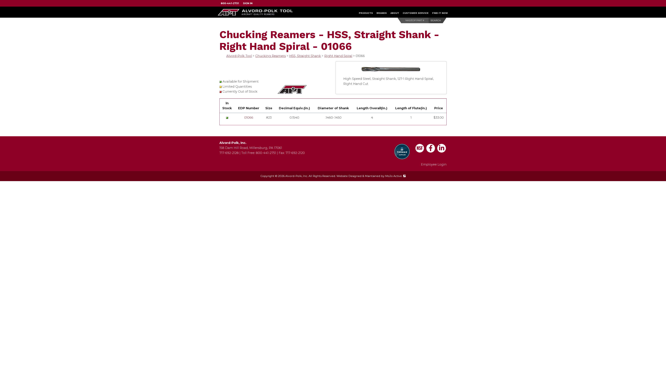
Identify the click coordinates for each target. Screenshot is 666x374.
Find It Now (440, 13)
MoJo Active (395, 176)
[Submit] (438, 20)
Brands (382, 13)
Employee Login (434, 164)
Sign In (248, 3)
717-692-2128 (229, 153)
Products (366, 13)
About (394, 13)
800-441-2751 (230, 3)
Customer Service (416, 13)
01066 (248, 117)
